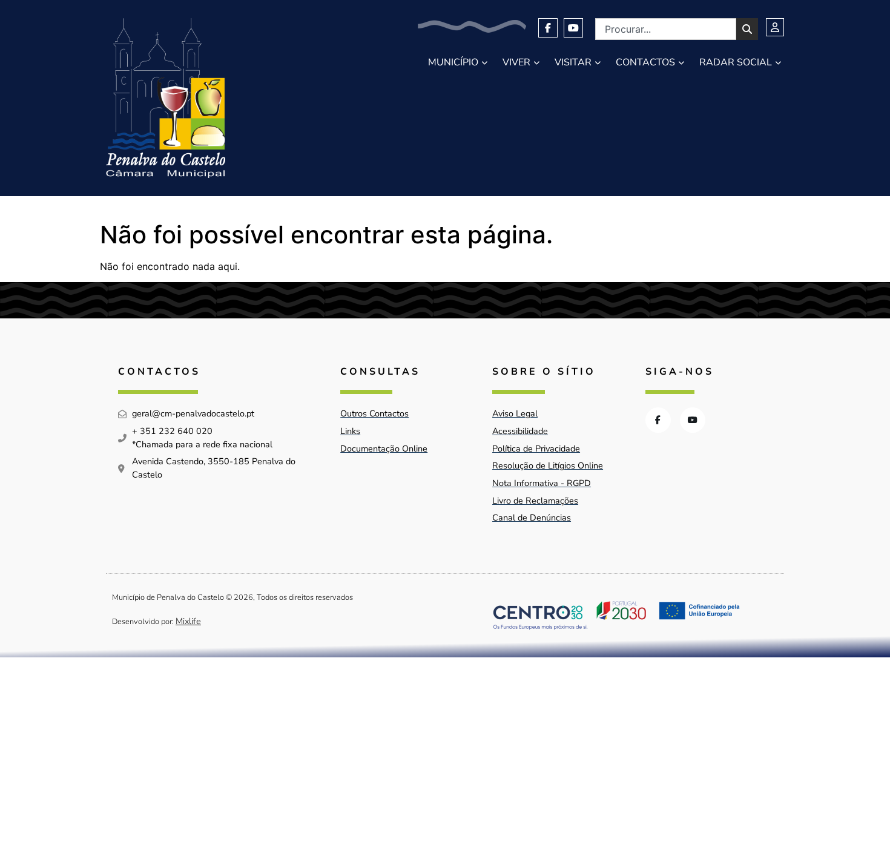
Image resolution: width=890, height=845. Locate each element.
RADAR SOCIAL (735, 62)
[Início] (165, 98)
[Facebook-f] (548, 28)
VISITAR (573, 62)
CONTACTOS (645, 62)
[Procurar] (747, 29)
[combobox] (665, 29)
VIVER (516, 62)
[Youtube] (573, 28)
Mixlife (188, 621)
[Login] (775, 27)
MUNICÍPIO (453, 62)
